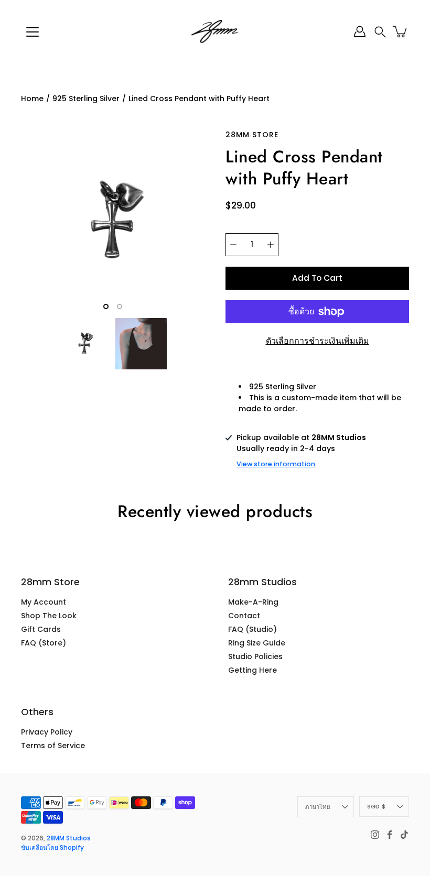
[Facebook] (389, 834)
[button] (380, 31)
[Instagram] (375, 834)
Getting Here (252, 670)
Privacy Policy (46, 732)
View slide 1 (106, 306)
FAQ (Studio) (252, 629)
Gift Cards (41, 629)
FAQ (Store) (43, 643)
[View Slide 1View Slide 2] (113, 221)
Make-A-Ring (253, 602)
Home (32, 98)
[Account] (359, 31)
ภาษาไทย (317, 807)
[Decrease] (233, 244)
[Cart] (400, 31)
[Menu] (32, 32)
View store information (275, 463)
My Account (43, 602)
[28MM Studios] (215, 31)
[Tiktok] (404, 834)
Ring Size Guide (256, 643)
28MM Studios (69, 838)
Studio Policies (255, 656)
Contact (244, 615)
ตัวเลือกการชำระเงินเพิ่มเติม (317, 341)
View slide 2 (119, 306)
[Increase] (270, 244)
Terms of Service (53, 745)
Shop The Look (49, 615)
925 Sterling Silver (86, 98)
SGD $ (376, 806)
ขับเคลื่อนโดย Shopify (52, 847)
